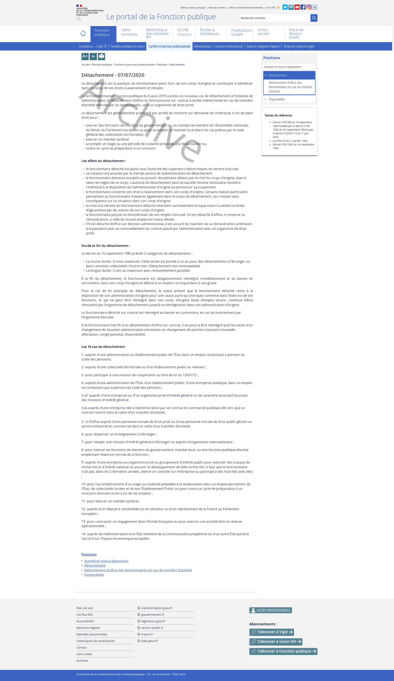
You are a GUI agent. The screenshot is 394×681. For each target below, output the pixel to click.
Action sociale (263, 31)
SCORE (183, 30)
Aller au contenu (217, 7)
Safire (126, 30)
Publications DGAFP (240, 32)
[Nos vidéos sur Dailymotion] (314, 9)
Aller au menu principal (193, 7)
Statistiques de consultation (96, 641)
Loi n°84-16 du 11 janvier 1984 (290, 140)
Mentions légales (88, 628)
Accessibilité (85, 621)
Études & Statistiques (209, 31)
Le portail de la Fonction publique (161, 16)
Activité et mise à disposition (106, 561)
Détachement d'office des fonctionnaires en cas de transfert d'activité (138, 570)
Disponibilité (94, 574)
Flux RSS (270, 7)
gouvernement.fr (153, 615)
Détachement (94, 565)
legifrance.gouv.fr (153, 621)
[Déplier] (265, 75)
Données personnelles (92, 634)
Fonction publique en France (128, 46)
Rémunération (202, 46)
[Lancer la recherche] (313, 18)
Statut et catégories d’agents (263, 46)
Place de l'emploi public (296, 33)
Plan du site (85, 608)
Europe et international (229, 46)
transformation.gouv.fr (156, 608)
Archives (82, 661)
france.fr (147, 634)
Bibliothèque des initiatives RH (157, 33)
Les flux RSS (85, 615)
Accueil (84, 34)
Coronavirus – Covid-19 (93, 46)
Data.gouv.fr (149, 641)
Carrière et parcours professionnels (169, 46)
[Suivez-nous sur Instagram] (309, 9)
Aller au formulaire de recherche (246, 7)
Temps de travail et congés (299, 46)
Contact (82, 647)
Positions (162, 64)
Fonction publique (102, 32)
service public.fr (152, 628)
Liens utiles (84, 654)
